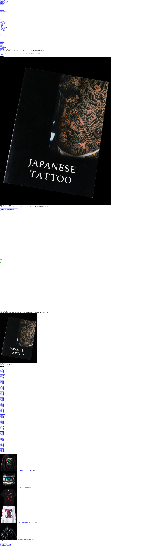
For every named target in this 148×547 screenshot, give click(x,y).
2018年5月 (2, 420)
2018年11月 (2, 414)
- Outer (1, 31)
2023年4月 (2, 393)
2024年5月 (2, 381)
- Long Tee (2, 33)
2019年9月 (2, 406)
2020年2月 (2, 404)
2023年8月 (2, 388)
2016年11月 (2, 439)
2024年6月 (2, 380)
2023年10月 (2, 386)
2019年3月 (2, 412)
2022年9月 (2, 397)
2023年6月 (2, 391)
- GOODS (2, 35)
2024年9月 (2, 377)
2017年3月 (2, 434)
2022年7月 (2, 399)
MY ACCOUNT (3, 8)
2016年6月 (2, 445)
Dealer (1, 541)
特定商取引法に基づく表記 (5, 49)
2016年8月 (2, 443)
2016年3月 (2, 449)
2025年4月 (2, 371)
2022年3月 (2, 403)
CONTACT (2, 7)
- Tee (1, 34)
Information (7, 541)
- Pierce (1, 25)
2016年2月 (2, 450)
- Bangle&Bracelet (3, 27)
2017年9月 (2, 428)
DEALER (2, 5)
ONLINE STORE (3, 2)
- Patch (1, 37)
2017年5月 (2, 432)
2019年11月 (2, 405)
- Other (1, 41)
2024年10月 (2, 376)
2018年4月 (2, 421)
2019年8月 (2, 408)
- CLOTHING (2, 30)
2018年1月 (2, 423)
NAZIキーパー (3, 259)
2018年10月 (2, 415)
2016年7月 (2, 444)
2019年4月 (2, 411)
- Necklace (2, 29)
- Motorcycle (2, 38)
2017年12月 (2, 425)
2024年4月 (2, 382)
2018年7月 (2, 417)
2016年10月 (2, 440)
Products (1, 54)
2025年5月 (2, 370)
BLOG (1, 6)
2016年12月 (2, 438)
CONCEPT (2, 3)
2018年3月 (2, 422)
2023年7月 (2, 389)
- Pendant (1, 24)
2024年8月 (2, 378)
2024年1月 (2, 383)
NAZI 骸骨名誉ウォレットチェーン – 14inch (9, 208)
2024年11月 (2, 375)
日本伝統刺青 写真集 (4, 311)
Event (4, 541)
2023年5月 (2, 392)
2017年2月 (2, 435)
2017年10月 (2, 427)
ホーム (1, 50)
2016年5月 (2, 446)
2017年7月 (2, 429)
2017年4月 (2, 433)
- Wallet (1, 36)
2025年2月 (2, 372)
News (4, 50)
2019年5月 (2, 410)
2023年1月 (2, 395)
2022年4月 (2, 401)
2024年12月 (2, 374)
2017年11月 (2, 426)
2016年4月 (2, 448)
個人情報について (3, 48)
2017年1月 (2, 437)
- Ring (1, 26)
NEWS (1, 4)
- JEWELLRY (2, 23)
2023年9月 (2, 387)
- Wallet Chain (2, 28)
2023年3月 (2, 394)
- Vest (1, 32)
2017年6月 (2, 431)
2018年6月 (2, 418)
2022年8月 (2, 398)
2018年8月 (2, 416)
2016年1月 (2, 451)
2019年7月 (2, 409)
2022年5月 (2, 400)
